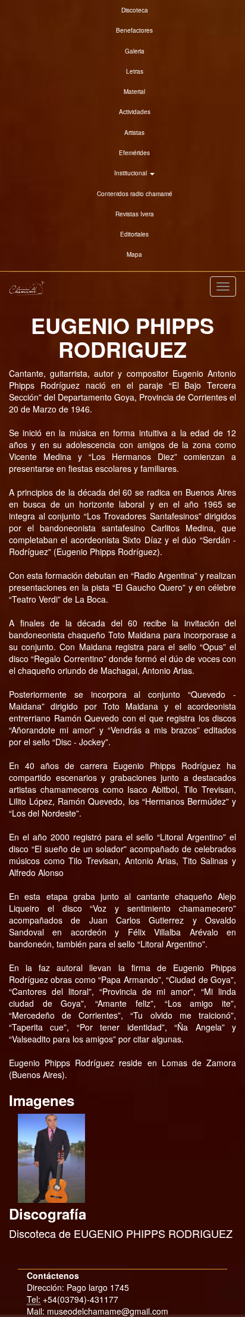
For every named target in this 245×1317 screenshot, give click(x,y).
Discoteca (134, 10)
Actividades (134, 112)
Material (134, 91)
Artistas (134, 132)
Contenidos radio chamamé (134, 194)
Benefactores (134, 30)
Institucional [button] (131, 173)
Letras (134, 71)
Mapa (134, 254)
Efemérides (134, 153)
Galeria (135, 51)
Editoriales (134, 234)
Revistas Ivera (134, 214)
